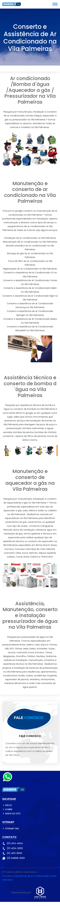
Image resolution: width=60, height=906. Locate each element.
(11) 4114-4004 (15, 843)
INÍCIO (8, 805)
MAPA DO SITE (12, 813)
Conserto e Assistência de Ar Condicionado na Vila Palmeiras (29, 877)
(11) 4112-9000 (14, 853)
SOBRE (8, 809)
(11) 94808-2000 (16, 858)
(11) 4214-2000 (15, 848)
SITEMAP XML (12, 828)
